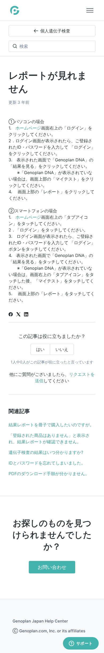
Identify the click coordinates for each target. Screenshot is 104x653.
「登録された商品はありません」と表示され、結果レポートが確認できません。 (49, 438)
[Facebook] (11, 314)
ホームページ (28, 128)
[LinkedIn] (26, 314)
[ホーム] (15, 10)
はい (40, 349)
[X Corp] (18, 314)
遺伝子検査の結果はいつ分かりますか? (46, 452)
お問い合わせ (52, 567)
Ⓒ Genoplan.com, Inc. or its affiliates (49, 630)
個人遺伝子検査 (55, 30)
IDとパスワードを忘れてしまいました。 (47, 463)
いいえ (61, 349)
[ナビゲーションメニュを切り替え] (89, 10)
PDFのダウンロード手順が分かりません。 (49, 473)
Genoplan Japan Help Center (40, 621)
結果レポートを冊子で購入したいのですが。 (51, 424)
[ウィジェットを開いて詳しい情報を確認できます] (81, 643)
